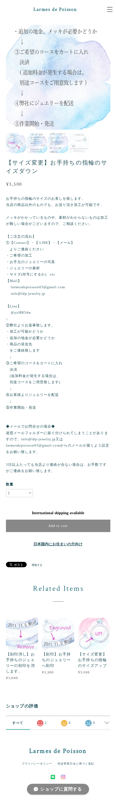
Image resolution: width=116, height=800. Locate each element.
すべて (17, 723)
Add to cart (57, 526)
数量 (9, 484)
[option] (58, 77)
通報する (37, 564)
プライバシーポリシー (37, 763)
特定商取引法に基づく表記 (76, 763)
